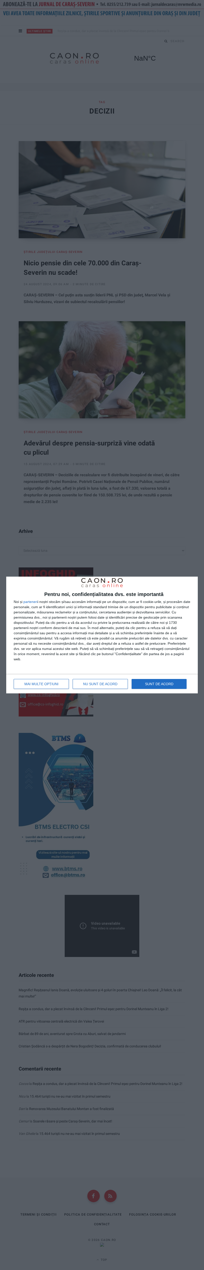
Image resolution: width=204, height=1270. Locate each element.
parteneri (30, 601)
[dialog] (102, 635)
